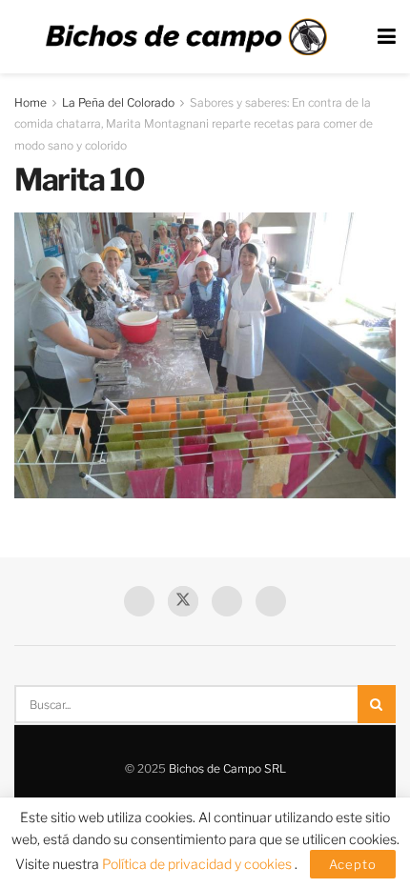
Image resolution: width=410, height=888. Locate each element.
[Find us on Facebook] (139, 601)
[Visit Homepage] (186, 37)
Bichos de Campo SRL (227, 768)
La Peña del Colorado (118, 102)
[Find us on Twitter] (183, 601)
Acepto (353, 864)
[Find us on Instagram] (271, 601)
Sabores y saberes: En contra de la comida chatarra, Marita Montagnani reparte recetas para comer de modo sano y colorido (193, 123)
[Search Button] (377, 704)
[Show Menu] (387, 36)
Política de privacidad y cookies (198, 864)
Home (30, 102)
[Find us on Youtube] (227, 601)
